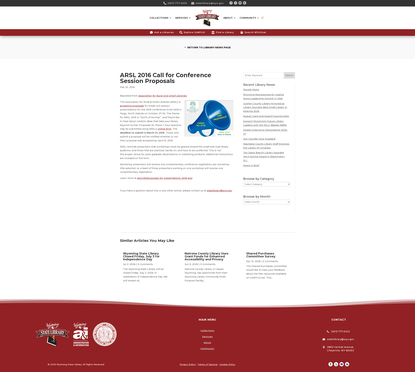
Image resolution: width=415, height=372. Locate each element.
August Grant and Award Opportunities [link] (266, 116)
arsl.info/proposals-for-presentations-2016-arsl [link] (164, 178)
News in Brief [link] (251, 165)
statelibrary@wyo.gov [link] (210, 3)
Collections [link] (207, 330)
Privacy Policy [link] (188, 364)
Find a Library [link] (225, 32)
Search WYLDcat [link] (255, 32)
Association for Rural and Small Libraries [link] (162, 95)
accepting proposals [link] (132, 105)
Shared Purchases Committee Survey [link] (260, 255)
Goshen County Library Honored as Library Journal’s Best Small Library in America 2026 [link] (265, 107)
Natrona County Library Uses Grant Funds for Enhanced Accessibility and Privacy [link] (206, 256)
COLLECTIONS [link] (159, 17)
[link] (166, 3)
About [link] (207, 342)
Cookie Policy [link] (227, 364)
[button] (231, 3)
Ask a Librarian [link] (164, 32)
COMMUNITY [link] (248, 17)
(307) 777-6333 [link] (177, 3)
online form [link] (164, 128)
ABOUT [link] (228, 17)
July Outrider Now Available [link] (259, 138)
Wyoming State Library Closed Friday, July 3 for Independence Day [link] (141, 256)
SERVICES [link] (181, 17)
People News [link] (251, 89)
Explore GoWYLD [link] (194, 32)
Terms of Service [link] (208, 364)
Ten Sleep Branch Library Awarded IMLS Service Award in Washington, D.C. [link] (264, 156)
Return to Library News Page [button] (209, 47)
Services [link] (207, 336)
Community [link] (207, 348)
